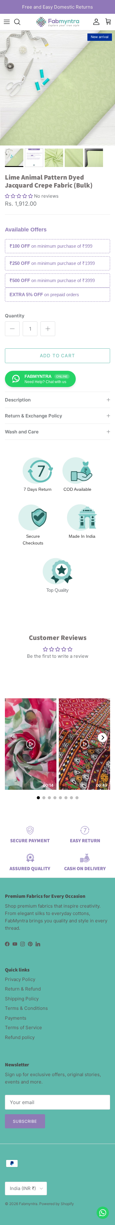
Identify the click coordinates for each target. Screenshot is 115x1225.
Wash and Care (22, 432)
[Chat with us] (103, 1213)
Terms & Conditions (26, 1008)
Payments (15, 1018)
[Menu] (6, 22)
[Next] (102, 737)
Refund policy (20, 1037)
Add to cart (57, 356)
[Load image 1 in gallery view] (57, 87)
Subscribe (25, 1121)
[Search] (20, 22)
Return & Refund (23, 989)
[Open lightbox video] (30, 744)
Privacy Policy (20, 979)
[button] (19, 196)
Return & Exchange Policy (33, 416)
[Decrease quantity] (12, 328)
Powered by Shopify (56, 1203)
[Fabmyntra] (57, 22)
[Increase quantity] (47, 328)
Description (18, 400)
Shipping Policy (22, 999)
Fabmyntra (28, 1203)
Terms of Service (23, 1027)
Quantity (15, 316)
